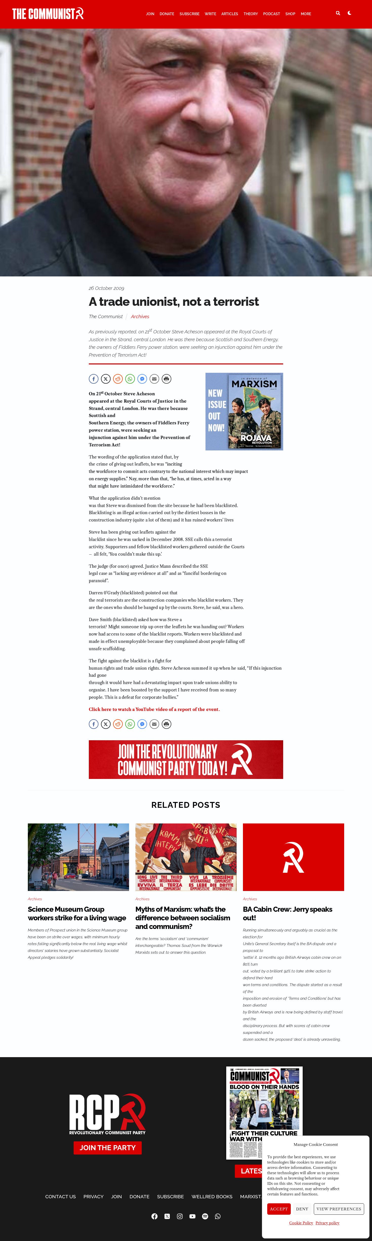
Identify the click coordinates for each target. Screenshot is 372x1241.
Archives (140, 316)
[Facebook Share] (93, 379)
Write (210, 14)
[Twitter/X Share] (106, 379)
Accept (279, 1209)
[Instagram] (179, 1216)
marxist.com (256, 1196)
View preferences (339, 1209)
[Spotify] (205, 1216)
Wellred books (212, 1196)
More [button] (306, 14)
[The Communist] (48, 17)
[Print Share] (166, 379)
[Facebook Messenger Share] (142, 379)
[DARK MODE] (349, 13)
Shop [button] (290, 14)
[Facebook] (154, 1216)
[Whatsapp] (217, 1216)
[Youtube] (192, 1216)
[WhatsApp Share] (130, 379)
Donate (167, 14)
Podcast (271, 14)
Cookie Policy (301, 1223)
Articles (229, 14)
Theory (251, 14)
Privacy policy (327, 1223)
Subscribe (189, 14)
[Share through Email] (154, 379)
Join (150, 14)
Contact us (60, 1196)
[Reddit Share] (118, 379)
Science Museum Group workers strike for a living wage (77, 913)
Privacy (94, 1196)
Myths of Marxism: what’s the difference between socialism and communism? (182, 918)
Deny (302, 1209)
